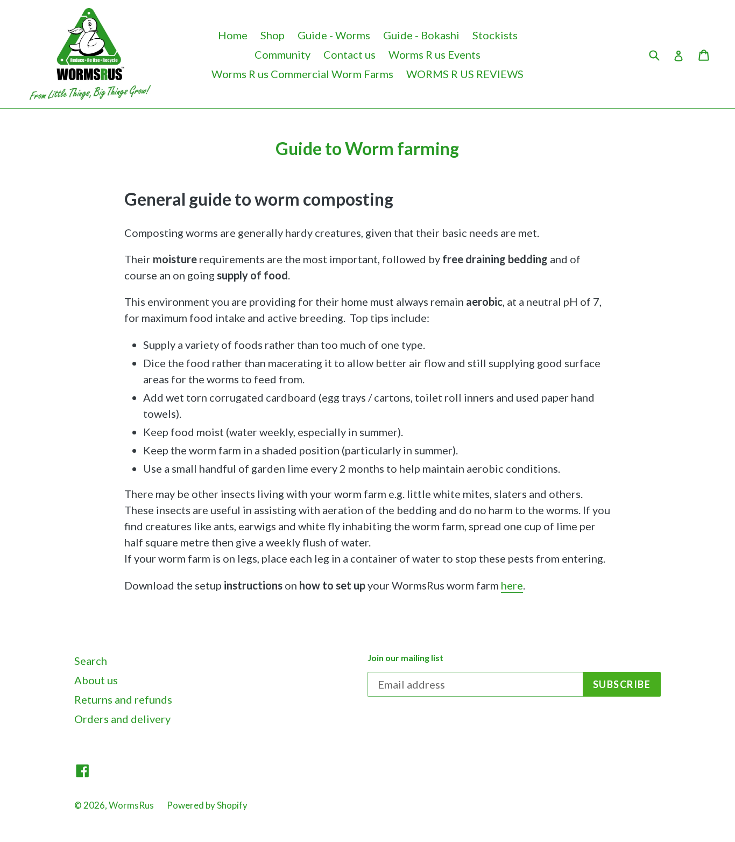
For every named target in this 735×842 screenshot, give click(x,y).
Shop (272, 35)
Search (90, 660)
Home (233, 35)
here (512, 585)
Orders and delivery (122, 718)
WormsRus (131, 805)
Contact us (349, 54)
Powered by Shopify (207, 805)
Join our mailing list (405, 657)
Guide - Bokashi (421, 35)
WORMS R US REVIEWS (465, 73)
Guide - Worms (334, 35)
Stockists (495, 35)
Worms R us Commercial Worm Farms (302, 73)
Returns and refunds (123, 699)
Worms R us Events (434, 54)
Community (282, 54)
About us (96, 679)
